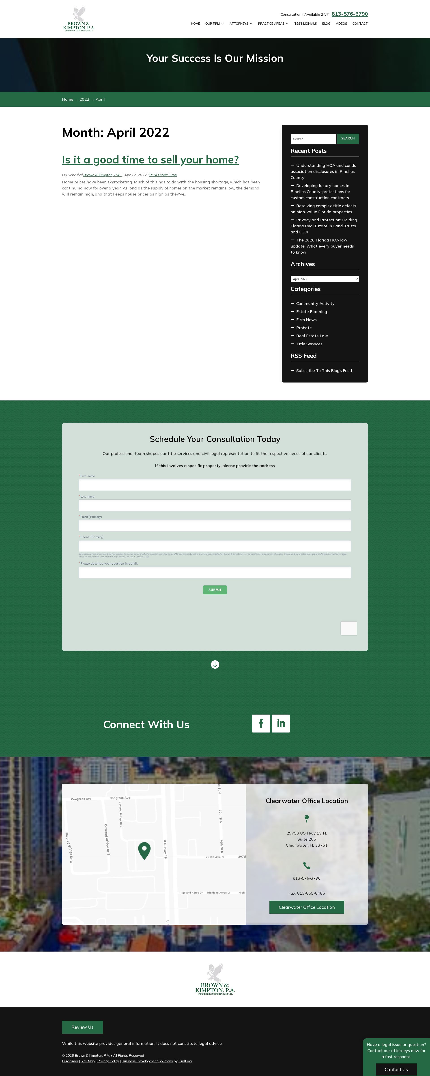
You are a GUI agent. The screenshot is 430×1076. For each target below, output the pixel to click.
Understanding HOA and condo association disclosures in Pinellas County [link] (323, 171)
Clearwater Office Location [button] (307, 907)
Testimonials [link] (305, 24)
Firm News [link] (306, 319)
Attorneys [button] (239, 24)
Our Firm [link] (212, 24)
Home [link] (195, 24)
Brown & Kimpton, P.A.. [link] (102, 175)
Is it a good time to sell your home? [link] (150, 159)
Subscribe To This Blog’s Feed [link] (324, 370)
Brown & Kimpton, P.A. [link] (92, 1055)
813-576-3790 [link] (350, 13)
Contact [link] (360, 24)
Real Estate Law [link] (163, 175)
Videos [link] (341, 24)
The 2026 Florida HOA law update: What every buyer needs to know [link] (322, 246)
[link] (84, 19)
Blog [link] (326, 24)
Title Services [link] (309, 343)
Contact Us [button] (396, 1069)
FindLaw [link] (185, 1061)
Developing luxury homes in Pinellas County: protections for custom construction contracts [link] (320, 191)
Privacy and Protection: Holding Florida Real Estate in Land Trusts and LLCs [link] (324, 226)
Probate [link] (304, 327)
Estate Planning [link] (311, 311)
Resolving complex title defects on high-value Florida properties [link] (323, 208)
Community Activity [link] (315, 303)
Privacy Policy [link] (108, 1061)
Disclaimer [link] (70, 1061)
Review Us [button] (82, 1027)
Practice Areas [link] (271, 24)
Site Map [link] (88, 1061)
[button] (261, 724)
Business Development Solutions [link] (147, 1061)
